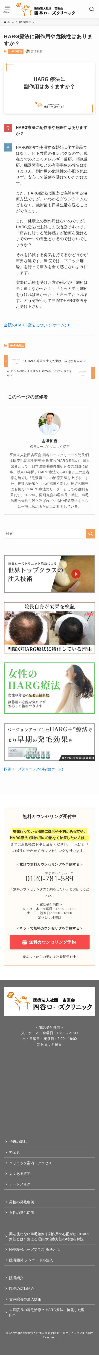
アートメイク (19, 1184)
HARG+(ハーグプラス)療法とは (34, 1249)
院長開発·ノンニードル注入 (31, 1260)
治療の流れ (18, 1142)
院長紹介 (16, 1278)
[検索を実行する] (90, 533)
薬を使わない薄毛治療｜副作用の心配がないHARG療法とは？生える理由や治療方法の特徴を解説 (49, 1236)
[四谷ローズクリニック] (45, 9)
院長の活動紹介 (21, 1288)
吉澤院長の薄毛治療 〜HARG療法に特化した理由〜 (46, 1312)
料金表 (14, 1152)
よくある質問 (19, 1174)
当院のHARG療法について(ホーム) (35, 325)
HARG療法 (15, 51)
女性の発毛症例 (21, 1213)
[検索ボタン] (92, 9)
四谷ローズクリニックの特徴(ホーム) (33, 769)
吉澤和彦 (49, 441)
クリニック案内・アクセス (30, 1163)
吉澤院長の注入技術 (25, 1299)
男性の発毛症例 (21, 1202)
